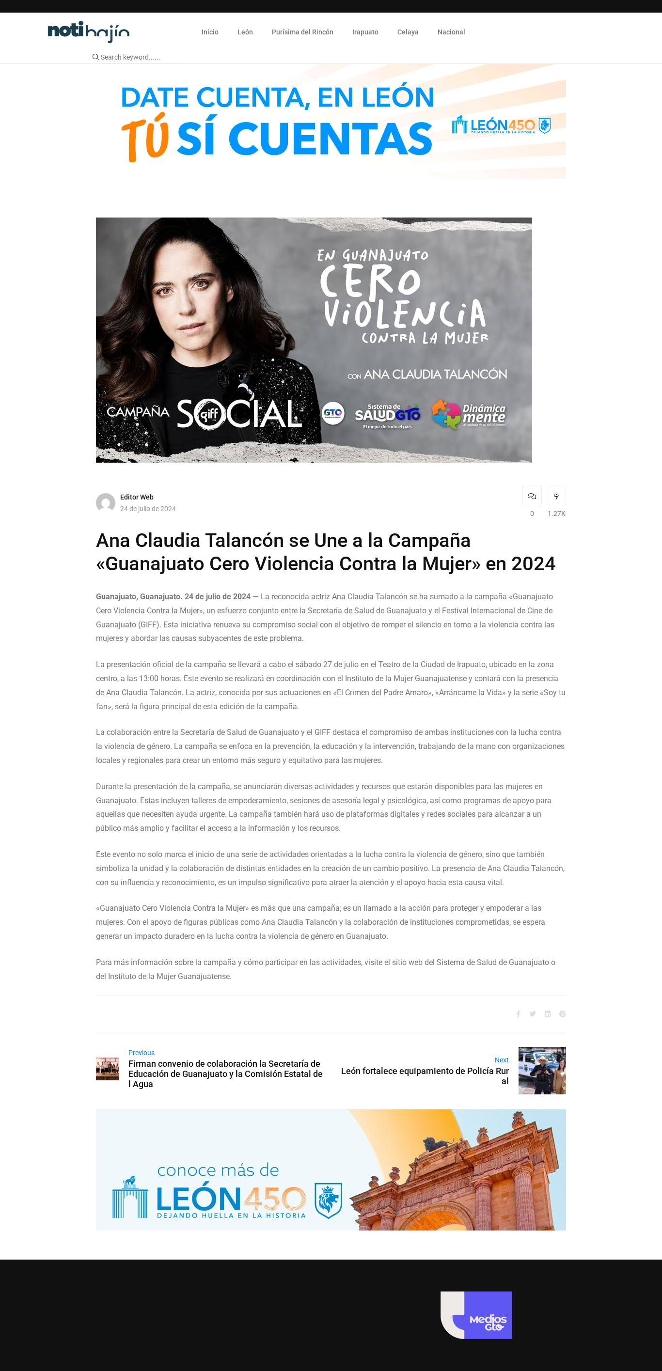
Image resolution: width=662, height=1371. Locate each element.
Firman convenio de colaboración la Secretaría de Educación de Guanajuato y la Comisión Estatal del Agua (225, 1074)
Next (502, 1060)
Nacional (451, 32)
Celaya (408, 32)
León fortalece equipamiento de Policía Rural (425, 1076)
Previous (141, 1053)
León (245, 32)
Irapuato (365, 32)
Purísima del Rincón (302, 32)
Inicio (210, 32)
